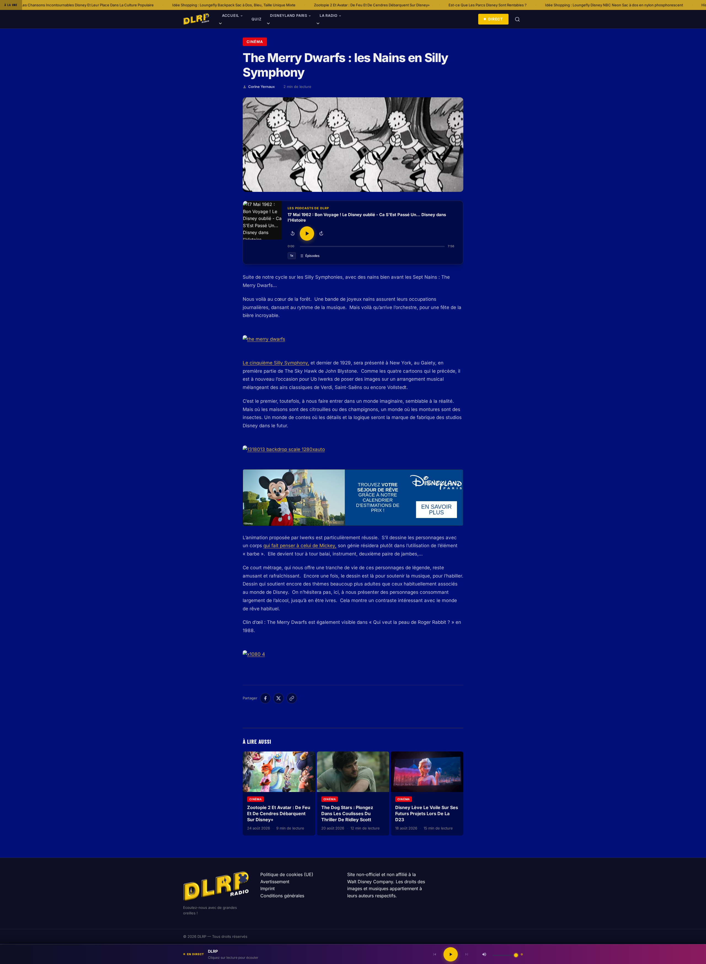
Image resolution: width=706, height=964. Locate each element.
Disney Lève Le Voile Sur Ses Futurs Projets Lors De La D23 (426, 813)
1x (291, 255)
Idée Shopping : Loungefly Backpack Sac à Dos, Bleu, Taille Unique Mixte (170, 5)
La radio (329, 15)
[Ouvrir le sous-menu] (220, 24)
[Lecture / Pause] (307, 233)
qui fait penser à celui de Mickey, (299, 545)
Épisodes (312, 256)
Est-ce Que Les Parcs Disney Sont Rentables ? (424, 5)
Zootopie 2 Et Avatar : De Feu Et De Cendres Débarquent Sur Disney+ (308, 5)
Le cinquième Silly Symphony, (276, 363)
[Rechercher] (517, 19)
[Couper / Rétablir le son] (484, 954)
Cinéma (255, 41)
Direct (495, 19)
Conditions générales (282, 895)
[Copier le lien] (292, 698)
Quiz (256, 19)
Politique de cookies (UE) (286, 874)
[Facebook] (265, 698)
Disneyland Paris (288, 15)
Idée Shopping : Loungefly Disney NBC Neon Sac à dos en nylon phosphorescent (550, 5)
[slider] (372, 246)
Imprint (267, 888)
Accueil (230, 15)
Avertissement (274, 881)
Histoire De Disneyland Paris (661, 5)
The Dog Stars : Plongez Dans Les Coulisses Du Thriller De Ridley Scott (347, 813)
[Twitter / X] (278, 698)
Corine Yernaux (261, 86)
